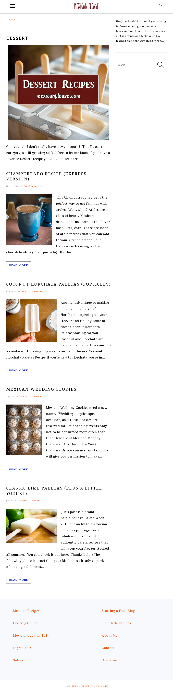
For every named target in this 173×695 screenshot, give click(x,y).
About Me (109, 635)
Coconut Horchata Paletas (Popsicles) (58, 284)
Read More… (155, 41)
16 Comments (37, 186)
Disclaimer (110, 660)
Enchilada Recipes (116, 623)
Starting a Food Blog (118, 610)
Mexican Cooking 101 (30, 635)
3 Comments (36, 396)
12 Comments (35, 291)
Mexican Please (80, 686)
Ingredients (22, 647)
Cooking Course (25, 623)
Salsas (18, 660)
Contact (108, 647)
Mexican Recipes (26, 610)
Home (11, 20)
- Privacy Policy (99, 686)
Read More (18, 265)
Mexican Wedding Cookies (41, 389)
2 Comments (35, 500)
